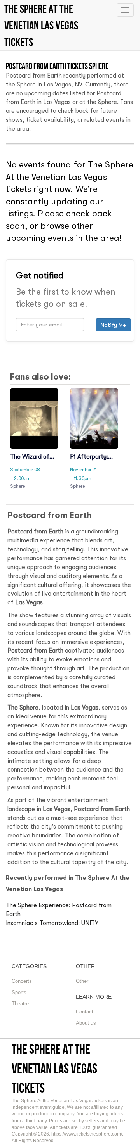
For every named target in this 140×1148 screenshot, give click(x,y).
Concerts (22, 981)
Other (82, 981)
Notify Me (113, 325)
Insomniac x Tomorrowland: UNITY (52, 923)
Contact (84, 1012)
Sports (19, 992)
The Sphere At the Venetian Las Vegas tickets (54, 1068)
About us (86, 1023)
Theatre (20, 1003)
